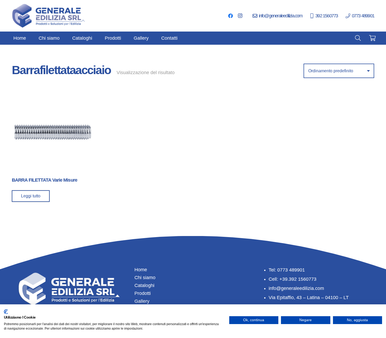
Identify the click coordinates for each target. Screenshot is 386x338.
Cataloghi (144, 285)
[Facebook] (230, 16)
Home (140, 269)
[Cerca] (358, 38)
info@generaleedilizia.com (296, 288)
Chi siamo (144, 277)
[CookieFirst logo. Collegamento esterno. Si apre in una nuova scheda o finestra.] (6, 311)
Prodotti (142, 293)
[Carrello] (372, 38)
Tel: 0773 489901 (287, 270)
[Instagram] (240, 16)
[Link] (49, 16)
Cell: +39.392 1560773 (292, 279)
